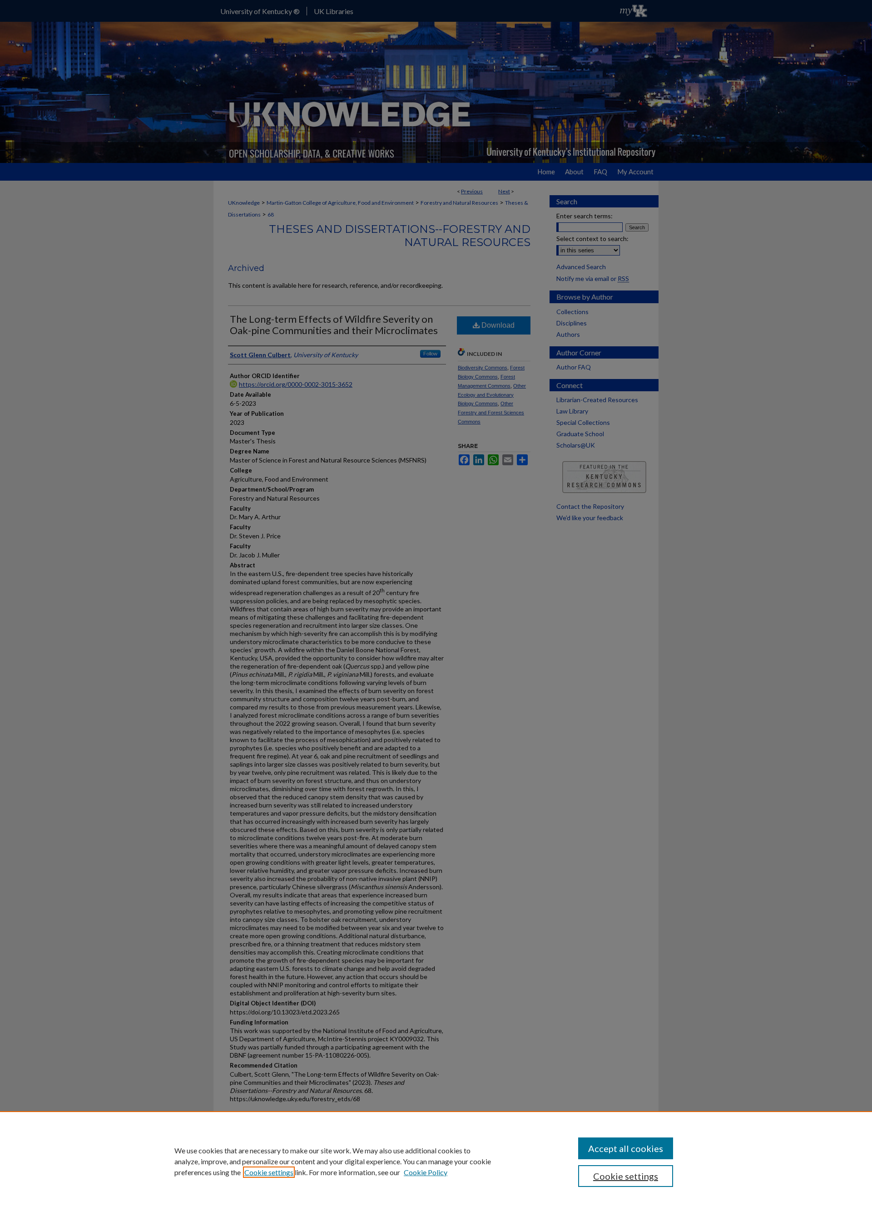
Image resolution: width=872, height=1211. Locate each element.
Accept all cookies (625, 1148)
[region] (436, 1161)
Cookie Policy (425, 1172)
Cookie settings (268, 1172)
